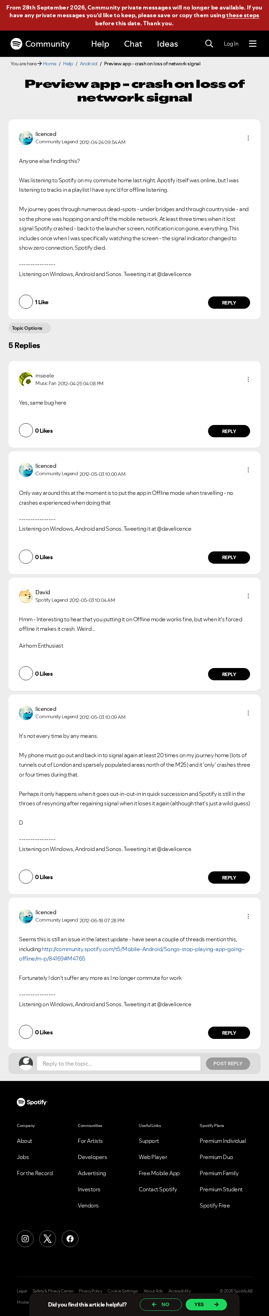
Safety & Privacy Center (53, 1291)
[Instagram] (25, 1238)
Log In (231, 43)
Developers (92, 1157)
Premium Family (219, 1173)
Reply (229, 302)
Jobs (23, 1157)
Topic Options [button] (27, 328)
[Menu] (252, 44)
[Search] (209, 43)
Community (47, 44)
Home (49, 63)
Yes (199, 1304)
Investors (89, 1189)
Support (149, 1141)
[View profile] (26, 137)
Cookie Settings (123, 1291)
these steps (242, 15)
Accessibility (179, 1291)
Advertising (92, 1173)
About (24, 1141)
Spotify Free (215, 1205)
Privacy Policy (90, 1291)
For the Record (35, 1173)
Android (88, 63)
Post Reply (228, 1063)
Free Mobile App (159, 1173)
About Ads (153, 1291)
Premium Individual (223, 1141)
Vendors (88, 1205)
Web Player (153, 1157)
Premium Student (221, 1189)
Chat (133, 44)
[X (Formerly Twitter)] (47, 1238)
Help (100, 44)
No (165, 1304)
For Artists (90, 1141)
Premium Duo (216, 1157)
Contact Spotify (158, 1189)
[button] (248, 138)
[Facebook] (70, 1238)
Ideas (167, 44)
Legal (22, 1291)
